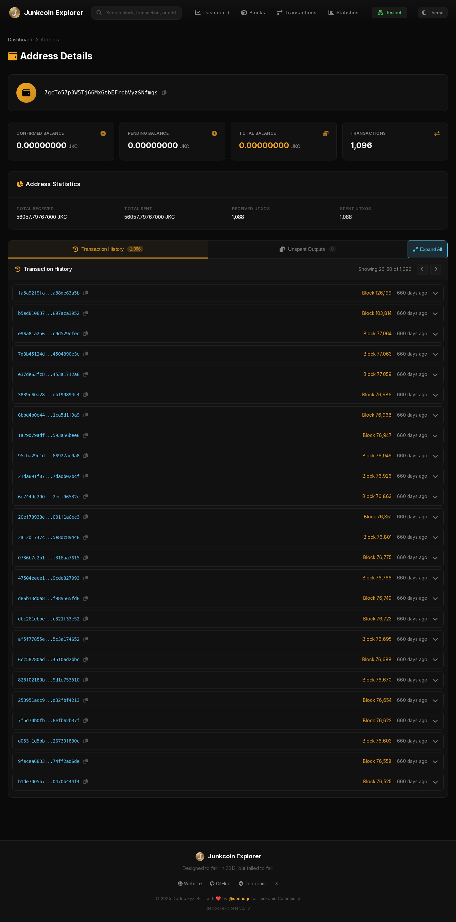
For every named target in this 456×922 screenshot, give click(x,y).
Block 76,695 (377, 639)
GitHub (223, 883)
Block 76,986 (377, 394)
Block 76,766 (377, 577)
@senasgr (239, 898)
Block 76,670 (377, 679)
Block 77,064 (378, 333)
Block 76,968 (377, 415)
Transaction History (111, 249)
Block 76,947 (377, 435)
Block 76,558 (377, 761)
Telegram (255, 883)
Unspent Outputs (310, 249)
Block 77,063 (378, 354)
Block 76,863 (377, 496)
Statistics (347, 12)
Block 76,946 (377, 455)
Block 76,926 (377, 476)
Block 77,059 (378, 374)
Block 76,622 (377, 720)
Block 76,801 (378, 537)
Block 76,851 (378, 516)
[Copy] (164, 92)
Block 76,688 (377, 659)
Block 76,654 (377, 700)
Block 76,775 (377, 557)
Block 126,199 (377, 293)
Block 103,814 (377, 313)
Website (193, 883)
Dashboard (20, 39)
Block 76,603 (377, 741)
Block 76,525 (377, 781)
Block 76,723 (377, 618)
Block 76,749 (377, 598)
